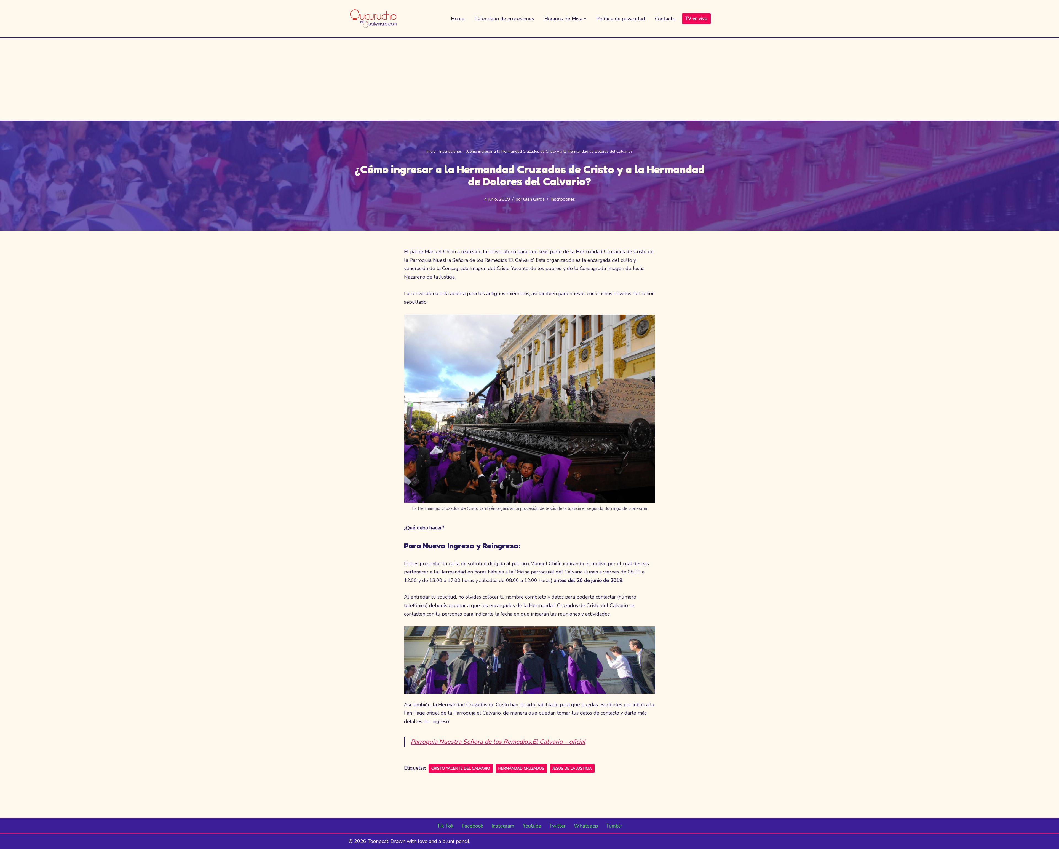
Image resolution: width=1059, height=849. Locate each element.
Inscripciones (450, 151)
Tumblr (614, 826)
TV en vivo (696, 18)
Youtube (532, 826)
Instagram (502, 826)
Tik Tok (445, 826)
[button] (585, 18)
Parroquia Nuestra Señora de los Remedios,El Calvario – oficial (498, 741)
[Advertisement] (529, 79)
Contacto (665, 18)
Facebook (472, 826)
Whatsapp (586, 826)
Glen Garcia (534, 199)
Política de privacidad (620, 18)
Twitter (557, 826)
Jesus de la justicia (572, 768)
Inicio (431, 151)
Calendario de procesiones (504, 18)
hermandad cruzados (521, 768)
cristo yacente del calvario (460, 768)
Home (457, 18)
